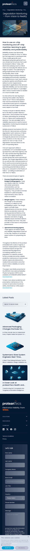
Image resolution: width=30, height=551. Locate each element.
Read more (14, 543)
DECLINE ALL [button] (21, 548)
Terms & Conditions (8, 436)
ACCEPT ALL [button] (8, 548)
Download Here (7, 277)
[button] (15, 545)
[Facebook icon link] (11, 429)
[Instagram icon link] (15, 429)
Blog (4, 10)
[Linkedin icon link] (3, 429)
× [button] (28, 536)
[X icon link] (7, 429)
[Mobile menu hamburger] (25, 3)
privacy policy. (18, 534)
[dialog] (15, 543)
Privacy (5, 439)
